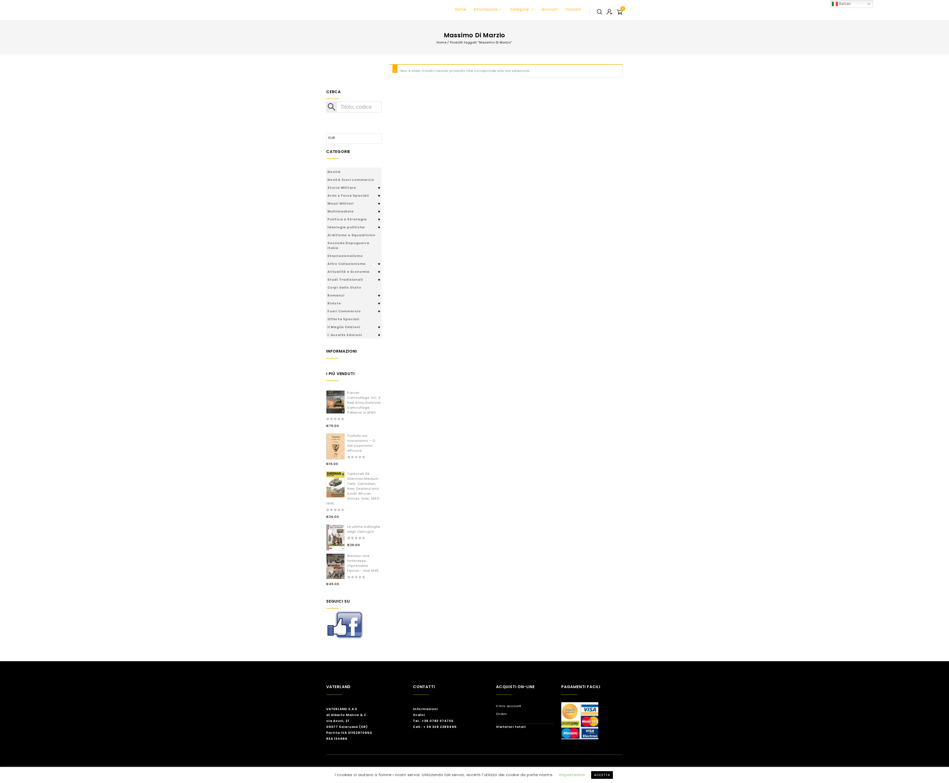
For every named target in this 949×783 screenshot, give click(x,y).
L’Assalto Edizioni (344, 335)
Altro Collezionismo (346, 263)
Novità (334, 171)
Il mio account (508, 706)
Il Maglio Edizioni (343, 327)
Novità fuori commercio (350, 179)
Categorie (519, 9)
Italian (844, 3)
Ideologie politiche (346, 227)
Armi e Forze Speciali (348, 195)
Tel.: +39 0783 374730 (433, 721)
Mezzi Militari (340, 203)
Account (550, 9)
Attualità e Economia (348, 271)
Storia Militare (341, 187)
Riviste (334, 303)
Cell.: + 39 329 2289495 (434, 726)
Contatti (573, 9)
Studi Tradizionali (345, 279)
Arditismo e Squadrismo (351, 235)
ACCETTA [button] (602, 775)
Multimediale (340, 211)
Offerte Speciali (343, 319)
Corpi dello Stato (344, 287)
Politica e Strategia (347, 219)
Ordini (419, 715)
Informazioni (486, 9)
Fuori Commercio (344, 311)
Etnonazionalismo (345, 256)
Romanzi (336, 295)
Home (460, 9)
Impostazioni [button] (572, 774)
